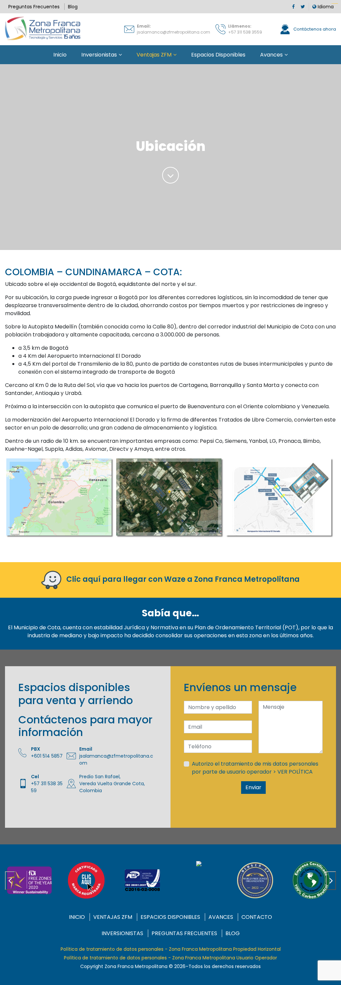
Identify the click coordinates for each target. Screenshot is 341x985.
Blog (73, 6)
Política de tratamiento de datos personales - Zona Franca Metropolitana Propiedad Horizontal (171, 949)
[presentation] (10, 880)
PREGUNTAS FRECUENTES (184, 933)
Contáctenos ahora (314, 29)
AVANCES (220, 917)
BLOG (232, 933)
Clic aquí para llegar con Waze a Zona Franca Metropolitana (182, 579)
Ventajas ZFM (154, 55)
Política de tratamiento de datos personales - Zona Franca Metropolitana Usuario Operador (170, 957)
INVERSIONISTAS (122, 933)
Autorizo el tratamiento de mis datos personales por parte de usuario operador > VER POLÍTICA (255, 768)
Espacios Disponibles (218, 55)
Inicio (60, 55)
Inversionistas (99, 55)
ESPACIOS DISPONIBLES (170, 917)
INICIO (77, 917)
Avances (271, 55)
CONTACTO (256, 917)
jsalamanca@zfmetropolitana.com (173, 32)
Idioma (325, 6)
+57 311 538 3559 (245, 32)
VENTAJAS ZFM (112, 917)
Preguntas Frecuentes (34, 6)
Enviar (253, 787)
